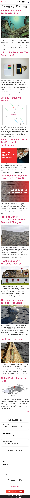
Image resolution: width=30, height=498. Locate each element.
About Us (5, 461)
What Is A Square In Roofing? (11, 99)
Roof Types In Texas (12, 339)
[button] (28, 2)
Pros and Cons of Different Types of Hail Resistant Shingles (13, 219)
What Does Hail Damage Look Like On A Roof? (14, 177)
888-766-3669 (15, 486)
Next (27, 411)
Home (4, 454)
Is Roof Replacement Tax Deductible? (14, 54)
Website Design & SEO (15, 497)
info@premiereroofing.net (15, 483)
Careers (5, 474)
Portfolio (5, 464)
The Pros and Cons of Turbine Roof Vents (12, 301)
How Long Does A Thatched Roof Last (11, 262)
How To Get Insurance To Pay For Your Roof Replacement (14, 142)
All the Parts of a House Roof (14, 379)
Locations (5, 468)
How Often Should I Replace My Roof (11, 12)
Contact (5, 471)
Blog (4, 458)
